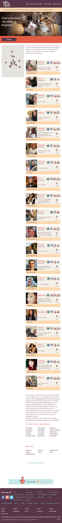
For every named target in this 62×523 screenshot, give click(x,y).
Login (54, 4)
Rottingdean (41, 430)
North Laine (53, 431)
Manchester (50, 503)
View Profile (30, 89)
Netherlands (16, 511)
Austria (3, 508)
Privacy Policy (52, 494)
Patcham (28, 433)
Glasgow (36, 503)
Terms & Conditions (42, 494)
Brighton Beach (30, 454)
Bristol (16, 503)
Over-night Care (18, 499)
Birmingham (4, 503)
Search (9, 39)
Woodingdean (54, 433)
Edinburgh (29, 503)
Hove (39, 452)
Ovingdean (41, 433)
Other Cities (56, 503)
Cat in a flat (6, 4)
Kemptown (29, 428)
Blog (27, 4)
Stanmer (40, 450)
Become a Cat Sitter (36, 4)
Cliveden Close (30, 435)
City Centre (41, 428)
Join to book (47, 4)
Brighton (10, 503)
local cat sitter (40, 399)
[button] (6, 63)
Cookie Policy (40, 497)
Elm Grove (29, 430)
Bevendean (53, 435)
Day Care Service (30, 494)
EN (59, 4)
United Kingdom (53, 511)
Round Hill (41, 435)
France (38, 508)
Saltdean (28, 450)
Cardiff (22, 503)
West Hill (28, 431)
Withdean (52, 428)
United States (4, 513)
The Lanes (41, 431)
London (42, 503)
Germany (51, 508)
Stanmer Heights (55, 430)
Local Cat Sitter (29, 497)
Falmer (28, 452)
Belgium (15, 508)
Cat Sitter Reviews (18, 494)
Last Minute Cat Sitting (19, 497)
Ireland (3, 511)
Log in (26, 9)
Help (50, 497)
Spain (26, 511)
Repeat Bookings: (31, 73)
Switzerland (40, 511)
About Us (39, 492)
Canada (27, 508)
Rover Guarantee (53, 492)
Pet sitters (28, 499)
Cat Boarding (29, 492)
